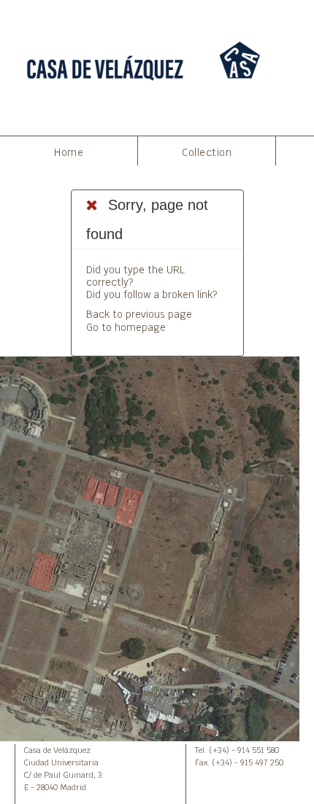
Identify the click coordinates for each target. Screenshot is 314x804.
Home (68, 152)
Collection (206, 152)
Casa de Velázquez (57, 750)
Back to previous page (139, 314)
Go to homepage (126, 327)
